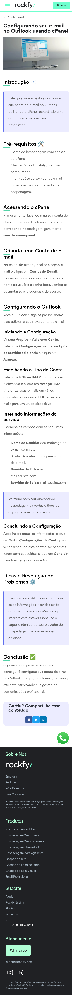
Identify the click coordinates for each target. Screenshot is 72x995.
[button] (7, 5)
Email (20, 17)
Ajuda (11, 17)
